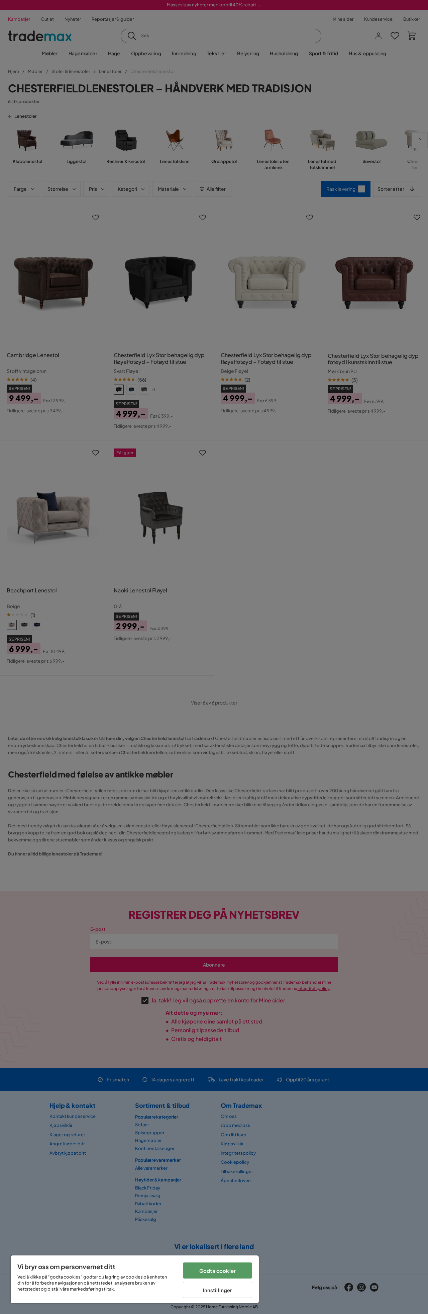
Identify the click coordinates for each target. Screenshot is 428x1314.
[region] (135, 1279)
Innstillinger (217, 1290)
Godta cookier (217, 1270)
